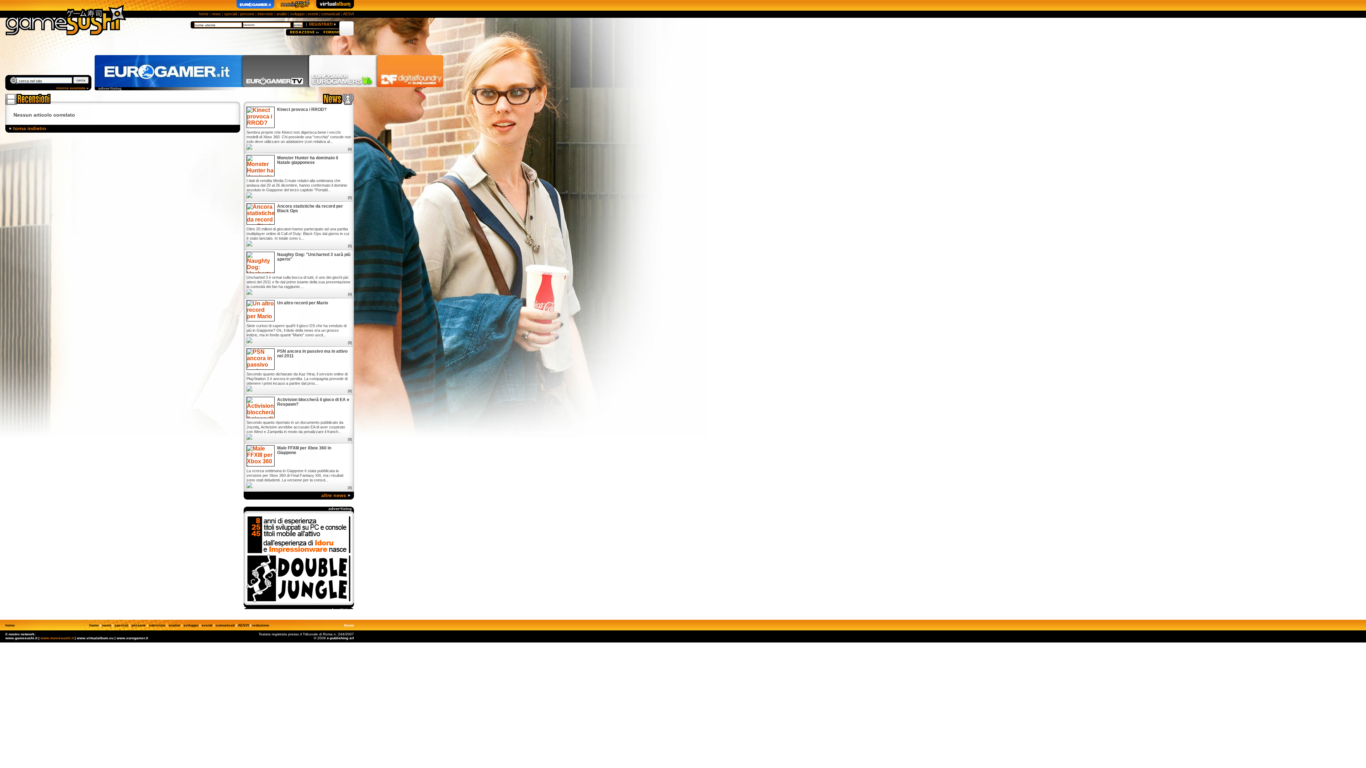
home (203, 14)
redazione (260, 625)
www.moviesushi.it (57, 638)
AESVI (348, 14)
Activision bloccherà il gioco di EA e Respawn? (313, 402)
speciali (230, 14)
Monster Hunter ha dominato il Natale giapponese (307, 160)
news (216, 14)
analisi (281, 14)
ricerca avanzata (70, 88)
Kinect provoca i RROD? (302, 109)
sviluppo (297, 14)
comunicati (330, 14)
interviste (265, 14)
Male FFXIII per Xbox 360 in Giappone (304, 450)
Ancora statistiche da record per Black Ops (310, 208)
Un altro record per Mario (302, 303)
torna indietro (29, 128)
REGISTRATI (321, 24)
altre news (333, 495)
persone (247, 14)
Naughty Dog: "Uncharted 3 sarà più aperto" (313, 257)
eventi (313, 14)
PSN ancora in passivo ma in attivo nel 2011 (312, 353)
